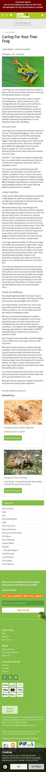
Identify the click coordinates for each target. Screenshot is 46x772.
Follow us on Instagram (15, 677)
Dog (9, 596)
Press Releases (8, 539)
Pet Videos (6, 536)
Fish (31, 596)
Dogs (4, 522)
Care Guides (7, 560)
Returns (5, 671)
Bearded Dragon (11, 550)
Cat (4, 596)
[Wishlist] (11, 15)
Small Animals (8, 553)
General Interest (9, 529)
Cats (4, 515)
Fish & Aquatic (8, 564)
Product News (8, 543)
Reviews (5, 636)
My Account (7, 639)
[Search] (7, 15)
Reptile (38, 596)
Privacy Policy (8, 649)
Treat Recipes (8, 557)
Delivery (5, 665)
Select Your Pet (9, 590)
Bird (25, 596)
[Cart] (42, 15)
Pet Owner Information (12, 532)
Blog (4, 633)
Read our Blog (10, 677)
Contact (5, 668)
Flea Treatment (8, 525)
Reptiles (5, 546)
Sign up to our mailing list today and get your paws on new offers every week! (21, 583)
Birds (4, 512)
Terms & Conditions (10, 652)
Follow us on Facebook (4, 677)
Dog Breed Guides (9, 519)
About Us (6, 655)
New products (8, 508)
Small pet (17, 596)
